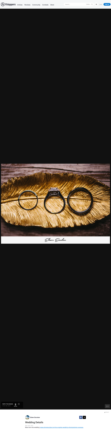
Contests (45, 5)
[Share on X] (84, 417)
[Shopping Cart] (96, 4)
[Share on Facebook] (80, 417)
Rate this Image (7, 404)
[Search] (92, 4)
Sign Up (107, 4)
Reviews (27, 5)
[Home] (8, 4)
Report (107, 412)
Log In (100, 4)
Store (52, 5)
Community (36, 5)
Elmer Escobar (35, 417)
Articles (19, 5)
